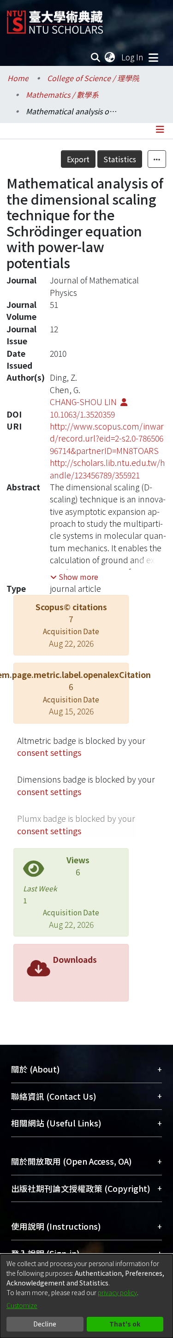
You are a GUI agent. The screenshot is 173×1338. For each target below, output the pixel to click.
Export (78, 159)
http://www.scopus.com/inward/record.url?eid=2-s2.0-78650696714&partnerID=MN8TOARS (107, 438)
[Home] (55, 19)
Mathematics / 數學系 (62, 94)
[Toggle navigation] (153, 57)
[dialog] (86, 1296)
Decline (44, 1323)
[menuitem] (110, 57)
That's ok (124, 1323)
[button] (74, 577)
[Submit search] (95, 57)
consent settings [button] (49, 752)
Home (18, 77)
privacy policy (117, 1292)
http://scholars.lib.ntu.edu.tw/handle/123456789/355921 (107, 468)
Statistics (119, 159)
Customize (21, 1305)
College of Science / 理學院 (93, 77)
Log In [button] (132, 57)
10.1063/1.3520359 (82, 414)
